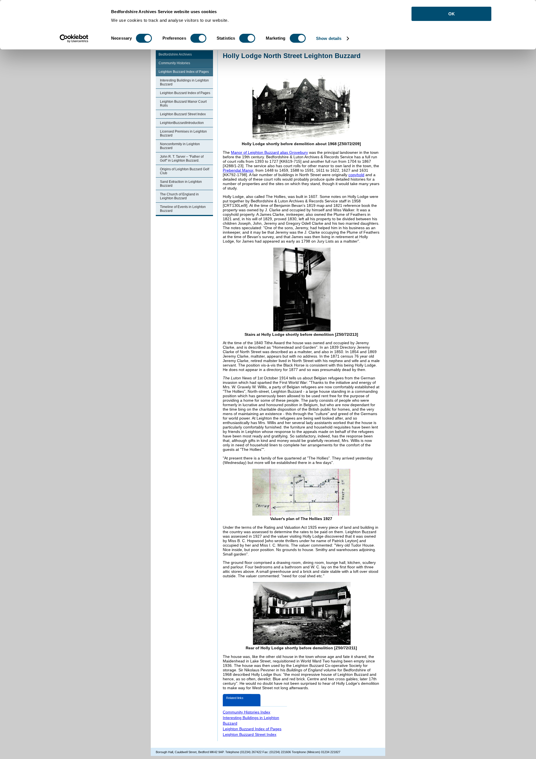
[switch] (198, 38)
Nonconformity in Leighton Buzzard (180, 146)
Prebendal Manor (238, 170)
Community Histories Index (246, 712)
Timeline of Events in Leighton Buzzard (183, 209)
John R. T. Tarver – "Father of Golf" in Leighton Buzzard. (182, 158)
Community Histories (174, 63)
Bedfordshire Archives (175, 54)
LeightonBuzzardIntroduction (182, 123)
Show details (328, 38)
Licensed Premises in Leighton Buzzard (183, 133)
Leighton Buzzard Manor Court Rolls (183, 103)
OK (451, 13)
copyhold (356, 175)
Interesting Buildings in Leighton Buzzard (184, 82)
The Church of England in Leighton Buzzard (179, 196)
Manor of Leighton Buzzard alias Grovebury (269, 152)
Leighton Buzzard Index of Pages (184, 72)
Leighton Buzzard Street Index (183, 114)
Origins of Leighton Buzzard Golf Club (184, 171)
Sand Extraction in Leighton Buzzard (181, 184)
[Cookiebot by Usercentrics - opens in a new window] (74, 38)
